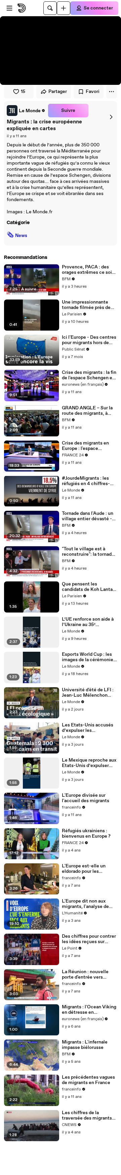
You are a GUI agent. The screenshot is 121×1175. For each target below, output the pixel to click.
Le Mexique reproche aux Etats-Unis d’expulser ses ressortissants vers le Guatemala (89, 763)
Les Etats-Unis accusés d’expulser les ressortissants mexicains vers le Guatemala (89, 727)
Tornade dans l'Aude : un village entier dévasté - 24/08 (87, 516)
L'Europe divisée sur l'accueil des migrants (85, 798)
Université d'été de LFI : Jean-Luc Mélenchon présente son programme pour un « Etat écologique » (89, 692)
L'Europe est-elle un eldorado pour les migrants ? (84, 868)
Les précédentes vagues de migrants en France (88, 1080)
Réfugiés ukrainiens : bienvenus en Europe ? (86, 833)
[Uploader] (63, 8)
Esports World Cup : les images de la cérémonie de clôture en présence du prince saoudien (87, 657)
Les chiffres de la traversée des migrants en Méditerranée (87, 1115)
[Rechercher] (50, 8)
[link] (26, 110)
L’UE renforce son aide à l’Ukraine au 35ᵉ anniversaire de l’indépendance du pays (88, 622)
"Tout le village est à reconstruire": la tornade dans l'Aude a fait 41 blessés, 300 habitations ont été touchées (88, 551)
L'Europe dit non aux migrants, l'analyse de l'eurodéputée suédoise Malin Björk (87, 903)
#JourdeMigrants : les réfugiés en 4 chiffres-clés (86, 481)
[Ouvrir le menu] (9, 8)
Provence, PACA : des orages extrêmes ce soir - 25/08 (89, 269)
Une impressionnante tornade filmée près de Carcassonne (86, 304)
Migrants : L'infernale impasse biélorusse (85, 1044)
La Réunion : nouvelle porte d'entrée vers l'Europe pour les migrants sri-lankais (85, 974)
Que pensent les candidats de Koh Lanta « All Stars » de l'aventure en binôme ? (89, 586)
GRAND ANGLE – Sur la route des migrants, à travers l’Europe (87, 410)
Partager (57, 92)
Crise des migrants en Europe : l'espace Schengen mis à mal (85, 445)
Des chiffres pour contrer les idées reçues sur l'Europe (89, 939)
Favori (92, 92)
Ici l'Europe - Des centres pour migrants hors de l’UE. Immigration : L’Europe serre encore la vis (89, 340)
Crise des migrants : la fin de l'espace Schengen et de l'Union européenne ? (89, 375)
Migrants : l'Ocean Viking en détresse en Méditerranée (89, 1009)
